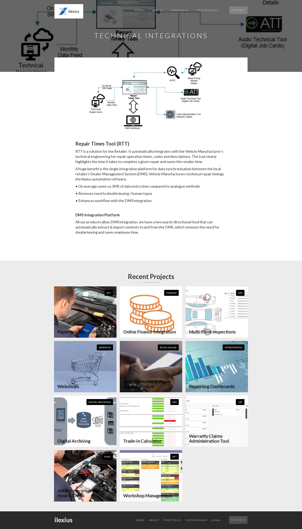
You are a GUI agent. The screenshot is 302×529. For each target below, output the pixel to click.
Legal (216, 520)
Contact (238, 10)
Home (139, 10)
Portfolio (180, 10)
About (157, 10)
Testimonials (208, 10)
